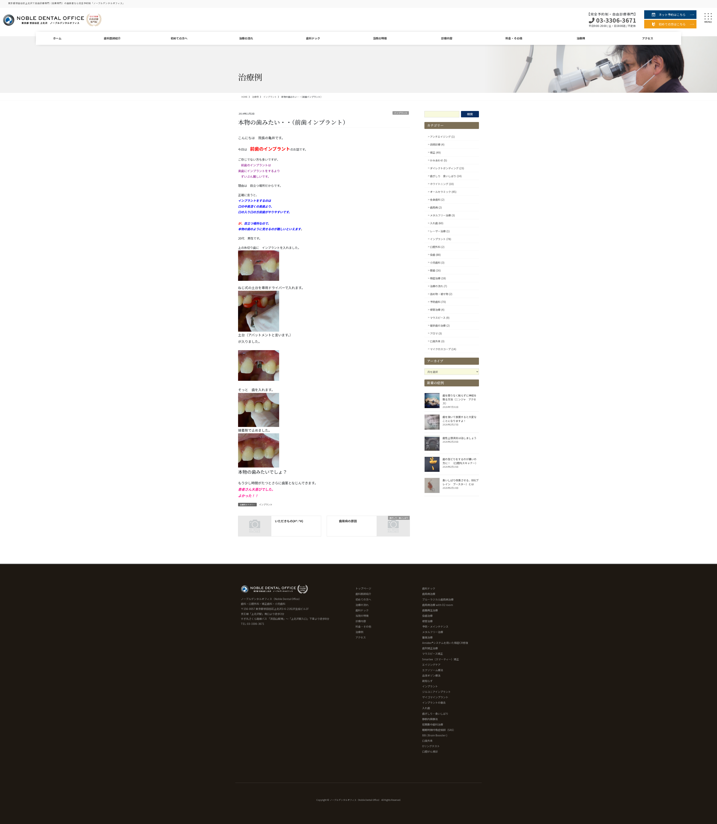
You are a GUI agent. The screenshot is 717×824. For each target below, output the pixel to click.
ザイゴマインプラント (435, 697)
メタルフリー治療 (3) (442, 215)
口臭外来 (427, 741)
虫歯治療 (427, 616)
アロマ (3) (436, 333)
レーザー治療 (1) (440, 231)
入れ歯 (426, 708)
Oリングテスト (431, 746)
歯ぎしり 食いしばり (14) (446, 176)
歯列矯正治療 (430, 648)
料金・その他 (513, 38)
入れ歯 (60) (436, 223)
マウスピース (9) (439, 318)
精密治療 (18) (438, 278)
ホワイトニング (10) (442, 184)
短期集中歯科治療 (432, 724)
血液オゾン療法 (431, 675)
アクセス (647, 38)
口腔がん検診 (430, 751)
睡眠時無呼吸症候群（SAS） (439, 730)
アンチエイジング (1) (442, 136)
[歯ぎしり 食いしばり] (393, 525)
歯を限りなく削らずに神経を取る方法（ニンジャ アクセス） (460, 399)
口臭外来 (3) (437, 341)
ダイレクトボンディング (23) (447, 168)
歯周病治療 (428, 594)
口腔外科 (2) (437, 247)
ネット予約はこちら (672, 14)
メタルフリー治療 (432, 632)
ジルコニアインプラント (436, 692)
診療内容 (446, 38)
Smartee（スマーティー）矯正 (440, 659)
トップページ (363, 588)
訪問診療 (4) (437, 144)
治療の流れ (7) (438, 286)
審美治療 (427, 637)
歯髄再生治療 (430, 610)
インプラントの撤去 (434, 702)
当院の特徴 (380, 38)
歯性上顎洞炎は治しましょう (460, 438)
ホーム (57, 38)
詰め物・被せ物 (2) (441, 294)
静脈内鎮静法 (430, 719)
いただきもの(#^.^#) (289, 521)
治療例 (581, 38)
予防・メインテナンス (435, 626)
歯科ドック (313, 38)
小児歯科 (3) (437, 262)
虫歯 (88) (435, 255)
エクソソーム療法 (432, 670)
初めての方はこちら (672, 24)
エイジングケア (431, 664)
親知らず (427, 681)
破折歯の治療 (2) (440, 325)
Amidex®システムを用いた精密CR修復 (445, 643)
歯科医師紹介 (112, 38)
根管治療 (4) (437, 309)
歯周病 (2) (436, 207)
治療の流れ (246, 38)
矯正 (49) (435, 152)
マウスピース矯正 (432, 653)
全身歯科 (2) (437, 199)
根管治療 (427, 621)
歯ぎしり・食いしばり (435, 713)
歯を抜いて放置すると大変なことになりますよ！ (460, 419)
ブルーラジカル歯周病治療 (438, 599)
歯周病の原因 (348, 521)
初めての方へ (179, 38)
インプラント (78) (440, 239)
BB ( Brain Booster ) (434, 735)
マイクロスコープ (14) (443, 349)
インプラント (400, 112)
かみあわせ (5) (438, 160)
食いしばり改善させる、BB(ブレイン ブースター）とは (461, 482)
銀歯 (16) (435, 270)
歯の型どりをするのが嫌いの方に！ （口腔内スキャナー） (460, 461)
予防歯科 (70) (438, 302)
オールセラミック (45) (443, 192)
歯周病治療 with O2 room (437, 605)
